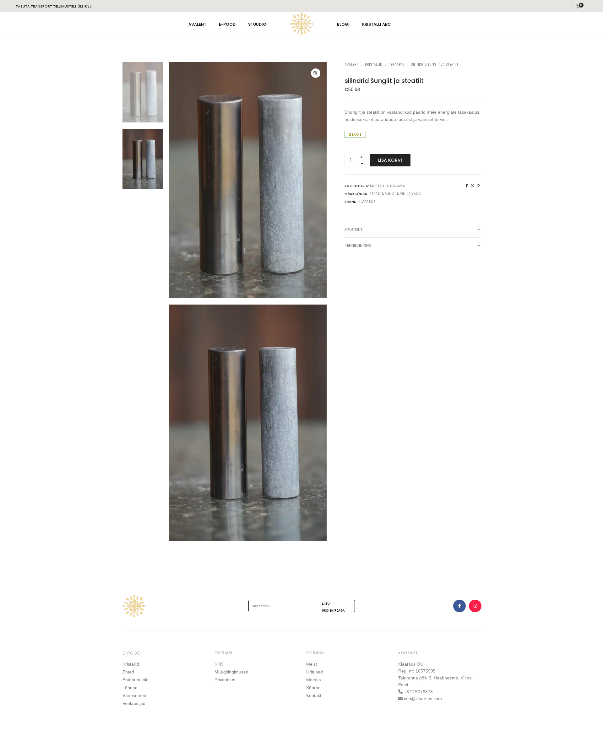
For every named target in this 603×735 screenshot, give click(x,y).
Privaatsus (225, 679)
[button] (315, 73)
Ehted (128, 671)
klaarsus (367, 201)
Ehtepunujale (135, 679)
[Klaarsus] (301, 33)
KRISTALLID (373, 64)
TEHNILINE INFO (358, 245)
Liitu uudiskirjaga (333, 607)
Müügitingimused (231, 671)
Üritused (314, 671)
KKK (219, 664)
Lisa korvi (390, 160)
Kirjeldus (354, 229)
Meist (311, 664)
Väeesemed (134, 695)
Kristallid (130, 664)
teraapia (396, 64)
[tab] (413, 230)
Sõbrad (313, 687)
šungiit (391, 193)
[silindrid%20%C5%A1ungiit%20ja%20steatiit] (467, 186)
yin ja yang (410, 193)
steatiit (376, 193)
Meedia (313, 679)
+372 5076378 (418, 691)
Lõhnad (130, 687)
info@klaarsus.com (423, 698)
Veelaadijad (133, 703)
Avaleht (351, 64)
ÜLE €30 (85, 6)
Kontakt (313, 695)
